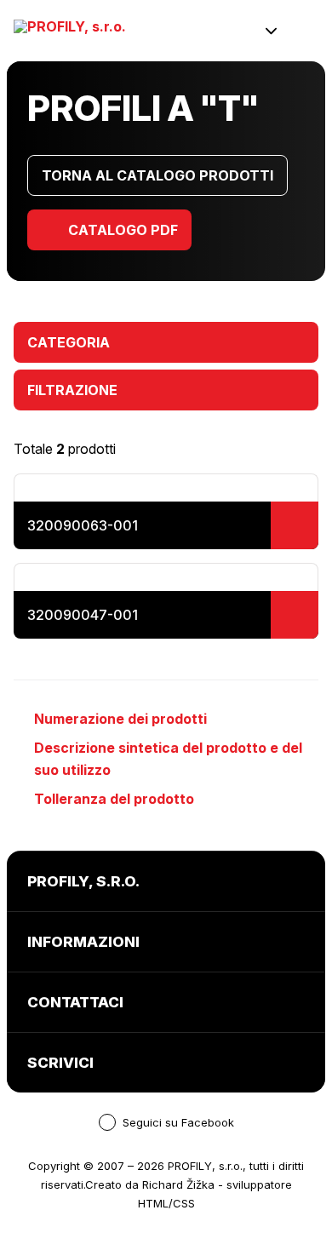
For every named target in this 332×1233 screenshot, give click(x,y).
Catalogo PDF (123, 229)
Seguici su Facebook (178, 1122)
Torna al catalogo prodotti (157, 175)
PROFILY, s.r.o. (205, 1166)
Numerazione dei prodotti (120, 718)
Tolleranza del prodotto (114, 798)
